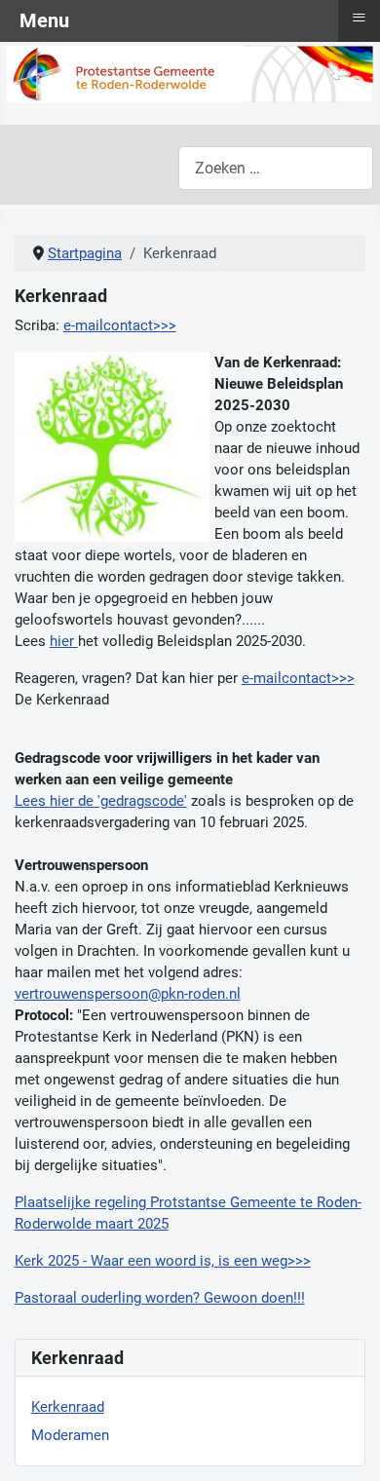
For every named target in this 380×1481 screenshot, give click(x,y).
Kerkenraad (67, 1407)
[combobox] (275, 168)
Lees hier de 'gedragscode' (101, 801)
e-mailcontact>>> (119, 325)
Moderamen (70, 1435)
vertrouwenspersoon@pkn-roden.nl (128, 994)
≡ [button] (359, 17)
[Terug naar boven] (347, 1446)
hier (64, 641)
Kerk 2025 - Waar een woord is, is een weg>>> (163, 1261)
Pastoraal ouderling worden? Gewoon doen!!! (160, 1298)
